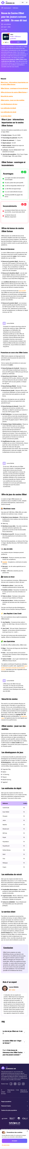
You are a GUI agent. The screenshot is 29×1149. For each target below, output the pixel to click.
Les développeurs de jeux (9, 104)
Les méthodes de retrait (8, 112)
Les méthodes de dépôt (8, 108)
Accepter (14, 1140)
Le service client (6, 116)
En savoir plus (5, 1145)
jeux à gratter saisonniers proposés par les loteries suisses (14, 667)
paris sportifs (22, 290)
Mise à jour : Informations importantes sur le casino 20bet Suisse (14, 83)
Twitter (13, 990)
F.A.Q (17, 1090)
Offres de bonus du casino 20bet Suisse (14, 92)
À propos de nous (3, 1091)
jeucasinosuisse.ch (7, 7)
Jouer (18, 42)
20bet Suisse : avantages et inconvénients (14, 88)
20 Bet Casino (15, 7)
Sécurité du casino (7, 96)
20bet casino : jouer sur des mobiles (12, 100)
